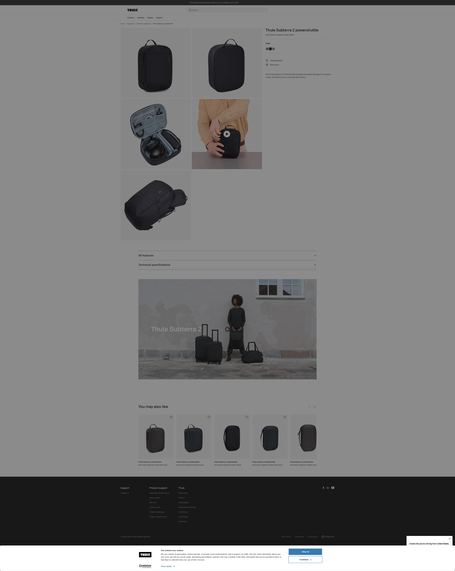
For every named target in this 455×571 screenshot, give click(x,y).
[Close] (449, 538)
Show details (166, 566)
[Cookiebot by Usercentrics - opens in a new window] (145, 566)
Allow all (305, 552)
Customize (304, 559)
